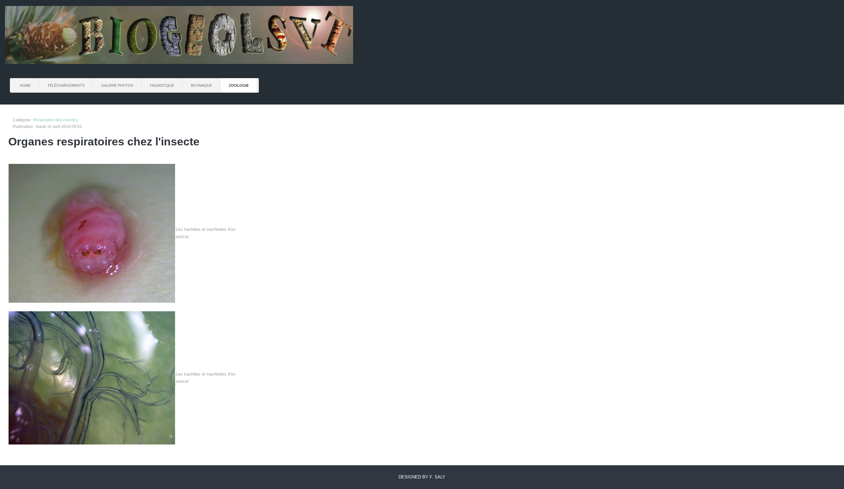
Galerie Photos (117, 85)
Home (25, 85)
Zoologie (239, 85)
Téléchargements (65, 85)
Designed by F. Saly (422, 476)
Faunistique (162, 85)
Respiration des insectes (56, 120)
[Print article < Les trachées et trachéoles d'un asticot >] (834, 120)
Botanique (201, 85)
